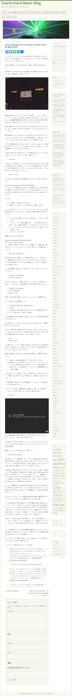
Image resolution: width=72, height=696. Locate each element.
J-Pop (54, 319)
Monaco (55, 357)
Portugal (55, 378)
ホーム (4, 12)
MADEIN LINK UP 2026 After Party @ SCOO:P (59, 136)
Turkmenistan (56, 413)
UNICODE (59, 505)
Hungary (55, 299)
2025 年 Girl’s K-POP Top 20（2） (58, 189)
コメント (10, 611)
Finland (55, 281)
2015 (54, 450)
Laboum (59, 480)
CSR (63, 473)
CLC (60, 473)
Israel (54, 313)
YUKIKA (60, 510)
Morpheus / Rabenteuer (12, 591)
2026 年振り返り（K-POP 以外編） (58, 178)
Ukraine (55, 422)
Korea (19, 586)
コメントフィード (57, 551)
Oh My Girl (58, 495)
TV (53, 416)
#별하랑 (39, 549)
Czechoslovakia (57, 267)
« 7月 (54, 70)
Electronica (56, 272)
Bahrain (55, 231)
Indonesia (55, 305)
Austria (55, 229)
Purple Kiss (57, 500)
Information (56, 307)
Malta (54, 345)
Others (55, 369)
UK (54, 419)
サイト (9, 652)
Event (12, 586)
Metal (14, 17)
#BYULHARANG (37, 558)
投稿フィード (56, 548)
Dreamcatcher (59, 475)
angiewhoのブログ (58, 104)
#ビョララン (16, 576)
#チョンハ (29, 558)
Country (55, 255)
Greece (55, 296)
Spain (54, 395)
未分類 (55, 433)
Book (54, 237)
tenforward (17, 41)
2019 (27, 586)
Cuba (54, 261)
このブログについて (34, 12)
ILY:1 (55, 480)
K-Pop (56, 12)
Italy (54, 316)
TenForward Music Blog (21, 3)
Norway (55, 363)
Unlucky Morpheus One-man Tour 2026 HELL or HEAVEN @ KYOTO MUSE (58, 155)
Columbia (55, 252)
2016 (58, 449)
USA (54, 424)
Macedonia (56, 343)
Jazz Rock (63, 12)
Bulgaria (55, 243)
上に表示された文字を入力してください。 (18, 667)
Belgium (55, 234)
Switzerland (56, 401)
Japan (54, 322)
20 (59, 59)
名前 (9, 634)
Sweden (55, 398)
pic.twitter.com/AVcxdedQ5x (18, 560)
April (54, 470)
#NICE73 (37, 578)
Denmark (55, 269)
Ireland (55, 310)
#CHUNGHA (21, 558)
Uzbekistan (56, 427)
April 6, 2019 (38, 564)
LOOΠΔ (55, 485)
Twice (59, 502)
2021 (55, 459)
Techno (55, 404)
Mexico (55, 351)
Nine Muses (62, 492)
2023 (56, 463)
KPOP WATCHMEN (58, 115)
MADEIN (55, 490)
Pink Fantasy (61, 497)
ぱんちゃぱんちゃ (57, 99)
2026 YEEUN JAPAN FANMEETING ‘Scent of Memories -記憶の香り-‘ (59, 147)
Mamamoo (61, 490)
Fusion (8, 17)
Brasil (54, 240)
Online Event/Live (57, 366)
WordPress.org (57, 554)
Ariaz (58, 470)
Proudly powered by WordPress (26, 693)
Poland (55, 375)
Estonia (55, 275)
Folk (54, 284)
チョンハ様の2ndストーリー (17, 545)
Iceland (55, 302)
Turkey (55, 410)
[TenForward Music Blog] (36, 30)
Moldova (55, 354)
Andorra (55, 217)
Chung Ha (31, 586)
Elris (54, 478)
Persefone (55, 497)
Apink (63, 468)
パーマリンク (37, 586)
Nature (56, 492)
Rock (54, 386)
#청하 (11, 549)
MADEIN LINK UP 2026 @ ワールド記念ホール (59, 140)
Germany (55, 293)
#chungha (37, 569)
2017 (55, 452)
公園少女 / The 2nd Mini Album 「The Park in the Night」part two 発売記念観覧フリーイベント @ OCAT (38, 593)
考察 (54, 436)
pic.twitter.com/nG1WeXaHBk (18, 580)
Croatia (55, 258)
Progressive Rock (47, 12)
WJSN (61, 508)
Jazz (3, 17)
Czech (54, 264)
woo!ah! (55, 510)
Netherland (56, 360)
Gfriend (58, 478)
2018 (60, 453)
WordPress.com (50, 693)
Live (22, 586)
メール (9, 643)
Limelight (56, 483)
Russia (55, 392)
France (55, 287)
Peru (54, 372)
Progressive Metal (58, 381)
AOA (60, 468)
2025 (55, 467)
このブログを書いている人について (17, 12)
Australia (55, 226)
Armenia (55, 223)
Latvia (54, 337)
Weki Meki (56, 508)
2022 (61, 459)
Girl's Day (62, 478)
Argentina (55, 220)
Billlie (61, 470)
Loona (62, 483)
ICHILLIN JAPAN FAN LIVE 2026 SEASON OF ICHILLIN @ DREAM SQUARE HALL (58, 163)
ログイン (55, 545)
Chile (54, 249)
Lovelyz (57, 487)
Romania (55, 389)
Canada (55, 246)
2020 (59, 456)
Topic (54, 407)
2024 (62, 463)
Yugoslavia (56, 430)
